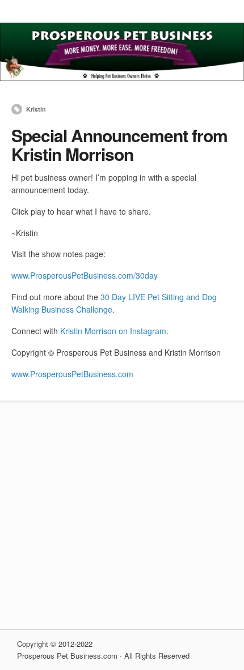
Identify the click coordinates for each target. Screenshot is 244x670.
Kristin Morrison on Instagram (113, 330)
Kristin (36, 109)
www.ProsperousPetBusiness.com (72, 373)
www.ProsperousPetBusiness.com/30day (84, 275)
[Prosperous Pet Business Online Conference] (122, 77)
